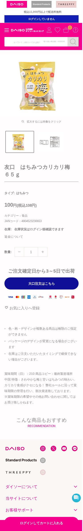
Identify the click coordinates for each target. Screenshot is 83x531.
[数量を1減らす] (19, 251)
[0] (66, 30)
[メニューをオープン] (6, 30)
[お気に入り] (57, 30)
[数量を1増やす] (42, 251)
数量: (8, 252)
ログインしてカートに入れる (41, 523)
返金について (13, 236)
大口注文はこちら (41, 283)
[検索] (73, 41)
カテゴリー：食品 (15, 215)
